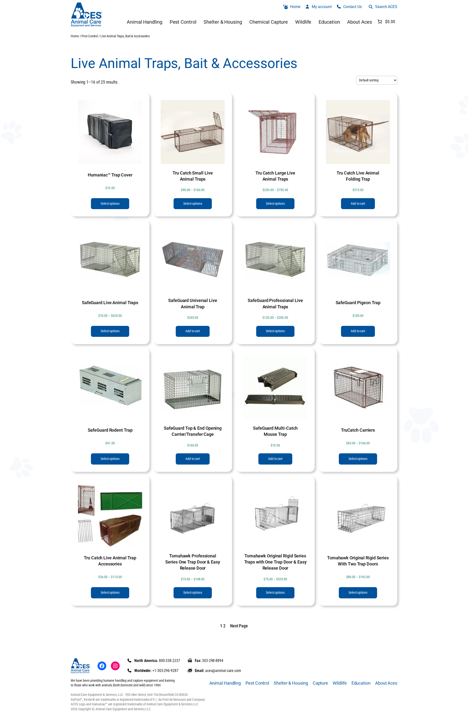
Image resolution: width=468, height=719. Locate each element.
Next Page (239, 625)
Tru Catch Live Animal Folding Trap (358, 176)
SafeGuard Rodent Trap (110, 430)
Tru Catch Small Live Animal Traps (193, 176)
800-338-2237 (169, 660)
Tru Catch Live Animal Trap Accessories (110, 560)
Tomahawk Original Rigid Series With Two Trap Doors (358, 560)
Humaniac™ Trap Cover (110, 174)
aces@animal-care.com (223, 670)
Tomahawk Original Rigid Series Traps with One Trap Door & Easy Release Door (275, 562)
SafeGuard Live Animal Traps (110, 302)
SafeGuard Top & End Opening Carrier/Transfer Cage (193, 431)
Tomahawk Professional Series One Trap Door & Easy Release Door (192, 562)
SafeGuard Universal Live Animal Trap (192, 303)
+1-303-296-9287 (165, 670)
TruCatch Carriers (358, 430)
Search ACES (386, 6)
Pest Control (89, 36)
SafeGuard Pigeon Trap (358, 302)
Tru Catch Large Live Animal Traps (275, 176)
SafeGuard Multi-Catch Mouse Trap (275, 431)
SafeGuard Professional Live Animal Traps (275, 303)
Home (75, 36)
